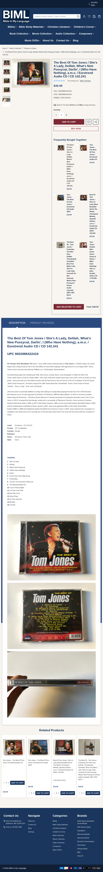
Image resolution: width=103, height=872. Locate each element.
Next (8, 105)
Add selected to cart (68, 307)
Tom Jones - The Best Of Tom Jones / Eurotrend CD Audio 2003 (38, 762)
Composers (85, 33)
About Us (48, 40)
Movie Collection (42, 33)
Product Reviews (42, 322)
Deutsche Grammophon (85, 841)
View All (80, 856)
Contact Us (62, 40)
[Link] (16, 16)
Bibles (11, 26)
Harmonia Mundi (83, 838)
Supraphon (81, 831)
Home (4, 48)
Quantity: (57, 110)
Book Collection (19, 33)
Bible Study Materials (31, 26)
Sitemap (31, 832)
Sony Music (81, 845)
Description (17, 322)
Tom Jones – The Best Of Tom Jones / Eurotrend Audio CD (93, 152)
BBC (79, 852)
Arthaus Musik (82, 849)
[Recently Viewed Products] (94, 16)
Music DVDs (32, 40)
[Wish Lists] (89, 16)
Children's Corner (84, 26)
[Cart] (99, 16)
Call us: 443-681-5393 (14, 827)
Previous (4, 105)
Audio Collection (65, 33)
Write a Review (85, 81)
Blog (75, 40)
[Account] (84, 16)
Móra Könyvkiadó (83, 834)
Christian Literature (58, 26)
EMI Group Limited (84, 827)
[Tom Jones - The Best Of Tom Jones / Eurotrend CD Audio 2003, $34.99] (39, 747)
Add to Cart (69, 122)
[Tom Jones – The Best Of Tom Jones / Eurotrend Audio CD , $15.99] (14, 747)
